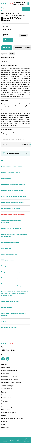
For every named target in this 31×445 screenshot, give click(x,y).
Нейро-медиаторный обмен (10, 242)
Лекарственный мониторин (11, 228)
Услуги (3, 321)
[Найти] (26, 9)
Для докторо (6, 395)
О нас (3, 404)
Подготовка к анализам (6, 377)
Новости (4, 416)
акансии (4, 421)
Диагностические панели (10, 301)
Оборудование (6, 410)
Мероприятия (6, 398)
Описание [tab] (6, 47)
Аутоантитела (6, 248)
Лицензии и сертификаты (6, 407)
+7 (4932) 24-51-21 (19, 4)
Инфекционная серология (10, 254)
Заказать (8, 40)
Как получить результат (6, 380)
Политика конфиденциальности (6, 418)
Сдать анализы (6, 368)
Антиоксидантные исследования (12, 202)
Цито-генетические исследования (13, 184)
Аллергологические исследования (13, 214)
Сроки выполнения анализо (6, 382)
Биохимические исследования (11, 167)
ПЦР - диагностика (7, 260)
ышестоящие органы (6, 413)
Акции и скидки (6, 389)
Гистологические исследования (12, 190)
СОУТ (3, 424)
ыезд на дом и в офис (6, 370)
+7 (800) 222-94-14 (19, 2)
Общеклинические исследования (12, 161)
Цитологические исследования (12, 278)
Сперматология (6, 307)
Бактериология (6, 266)
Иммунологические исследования (13, 272)
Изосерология (6, 178)
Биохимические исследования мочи (13, 196)
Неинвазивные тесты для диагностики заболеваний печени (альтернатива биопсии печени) (14, 293)
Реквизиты (5, 427)
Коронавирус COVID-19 (9, 327)
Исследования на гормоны (10, 208)
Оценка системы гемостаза (10, 172)
